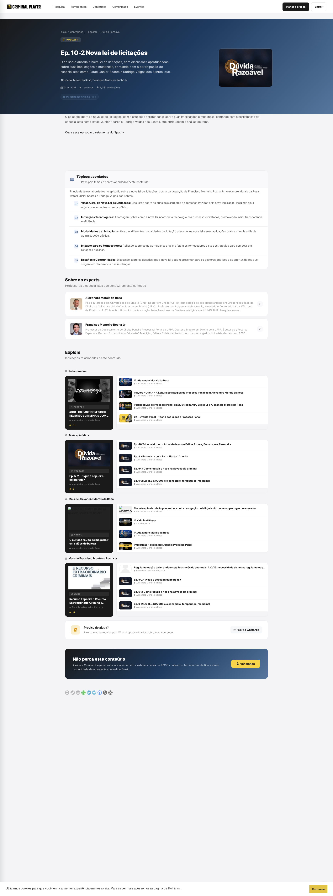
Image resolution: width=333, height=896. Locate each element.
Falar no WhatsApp (248, 629)
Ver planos (247, 664)
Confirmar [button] (318, 889)
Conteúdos (76, 31)
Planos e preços (295, 6)
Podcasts (92, 31)
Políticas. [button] (174, 888)
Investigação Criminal (81, 96)
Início (64, 31)
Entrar (318, 6)
